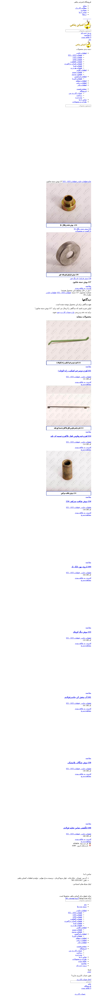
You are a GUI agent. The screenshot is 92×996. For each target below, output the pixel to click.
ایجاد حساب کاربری (84, 979)
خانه (89, 181)
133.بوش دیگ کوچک (82, 632)
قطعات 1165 (77, 57)
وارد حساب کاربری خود (65, 312)
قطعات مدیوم (77, 74)
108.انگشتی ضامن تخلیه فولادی (77, 828)
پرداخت (79, 95)
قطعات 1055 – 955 (75, 55)
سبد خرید (78, 97)
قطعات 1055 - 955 (69, 181)
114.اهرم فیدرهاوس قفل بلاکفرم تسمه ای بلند (70, 436)
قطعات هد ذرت (76, 68)
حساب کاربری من (75, 93)
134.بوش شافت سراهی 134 (78, 501)
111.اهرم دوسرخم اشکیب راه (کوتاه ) (74, 371)
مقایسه (84, 963)
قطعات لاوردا (77, 79)
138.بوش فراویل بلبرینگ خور (80, 278)
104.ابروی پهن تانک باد (81, 567)
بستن (89, 972)
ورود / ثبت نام (81, 966)
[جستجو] (3, 31)
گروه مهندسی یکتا (72, 898)
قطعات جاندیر (82, 181)
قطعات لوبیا (77, 66)
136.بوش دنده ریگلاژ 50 (82, 229)
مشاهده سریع (86, 384)
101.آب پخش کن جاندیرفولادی (77, 697)
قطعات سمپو (77, 72)
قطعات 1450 (77, 59)
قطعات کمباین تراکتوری (73, 64)
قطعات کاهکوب (76, 62)
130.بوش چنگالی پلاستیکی (79, 762)
